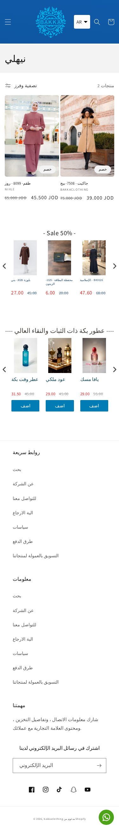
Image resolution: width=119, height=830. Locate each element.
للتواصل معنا (24, 498)
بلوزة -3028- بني (20, 280)
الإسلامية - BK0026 (91, 280)
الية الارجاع (23, 513)
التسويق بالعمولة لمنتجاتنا (36, 556)
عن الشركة (23, 484)
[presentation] (4, 266)
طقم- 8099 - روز (18, 183)
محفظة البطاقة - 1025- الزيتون (59, 282)
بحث (17, 469)
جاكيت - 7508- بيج (74, 183)
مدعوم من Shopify (75, 818)
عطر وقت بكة (24, 379)
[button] (8, 22)
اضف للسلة (25, 407)
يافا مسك (89, 379)
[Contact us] (106, 817)
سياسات (20, 527)
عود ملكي (55, 379)
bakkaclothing (53, 818)
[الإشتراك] (99, 765)
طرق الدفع (23, 541)
